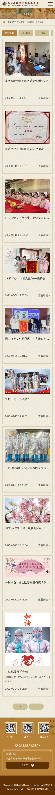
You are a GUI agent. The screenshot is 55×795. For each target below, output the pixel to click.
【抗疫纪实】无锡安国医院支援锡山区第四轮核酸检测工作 (27, 468)
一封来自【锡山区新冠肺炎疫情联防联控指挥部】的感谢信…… (27, 582)
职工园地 (26, 33)
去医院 (24, 765)
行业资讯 (42, 33)
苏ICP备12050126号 (15, 789)
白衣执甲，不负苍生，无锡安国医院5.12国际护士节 (27, 217)
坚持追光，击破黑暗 (17, 399)
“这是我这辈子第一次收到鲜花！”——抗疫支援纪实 (27, 528)
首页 (23, 22)
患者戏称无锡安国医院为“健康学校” (26, 80)
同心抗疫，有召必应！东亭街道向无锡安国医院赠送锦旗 (27, 338)
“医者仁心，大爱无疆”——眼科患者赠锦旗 (27, 278)
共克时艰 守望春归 (16, 671)
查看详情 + (44, 98)
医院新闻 (39, 22)
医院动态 (30, 22)
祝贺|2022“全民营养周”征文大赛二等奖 (27, 149)
